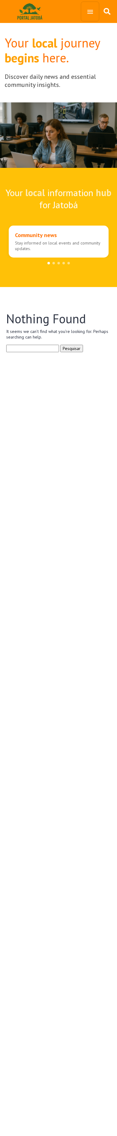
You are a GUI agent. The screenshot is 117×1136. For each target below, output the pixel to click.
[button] (48, 263)
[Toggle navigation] (90, 11)
